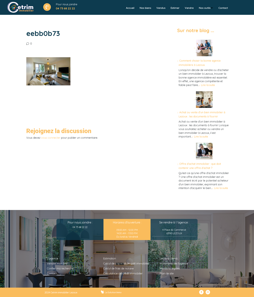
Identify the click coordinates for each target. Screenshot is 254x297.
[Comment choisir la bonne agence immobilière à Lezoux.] (203, 48)
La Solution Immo (113, 292)
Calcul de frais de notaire (118, 268)
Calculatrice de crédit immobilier (123, 273)
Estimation (109, 258)
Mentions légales (170, 268)
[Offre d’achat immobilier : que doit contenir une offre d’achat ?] (203, 151)
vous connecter (50, 137)
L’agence (52, 258)
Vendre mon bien (57, 263)
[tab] (130, 8)
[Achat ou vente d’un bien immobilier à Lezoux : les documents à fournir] (203, 99)
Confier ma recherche (60, 268)
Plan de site (167, 273)
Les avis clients (169, 258)
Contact (52, 273)
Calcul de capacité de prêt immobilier (126, 263)
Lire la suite (208, 85)
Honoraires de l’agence (174, 263)
